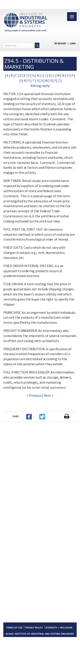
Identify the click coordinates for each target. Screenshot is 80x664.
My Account (60, 43)
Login (73, 43)
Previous (35, 395)
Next (47, 395)
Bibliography (40, 85)
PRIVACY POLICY (34, 627)
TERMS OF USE (14, 627)
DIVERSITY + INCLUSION (59, 627)
